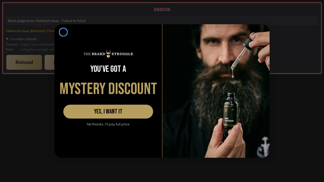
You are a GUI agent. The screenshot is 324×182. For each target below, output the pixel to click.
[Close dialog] (63, 32)
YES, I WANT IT (108, 112)
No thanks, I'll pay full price (108, 124)
